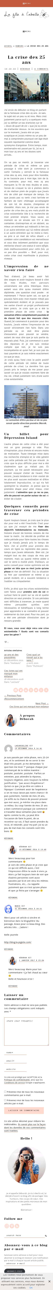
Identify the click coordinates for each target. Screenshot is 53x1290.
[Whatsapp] (41, 690)
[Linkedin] (26, 690)
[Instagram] (7, 1226)
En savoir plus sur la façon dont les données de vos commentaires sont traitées (25, 1127)
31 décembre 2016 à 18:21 (28, 909)
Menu (28, 3)
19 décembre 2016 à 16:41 (28, 748)
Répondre (8, 838)
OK (31, 1287)
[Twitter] (21, 690)
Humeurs (19, 46)
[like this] (5, 642)
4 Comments (41, 69)
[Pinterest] (31, 690)
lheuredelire (21, 746)
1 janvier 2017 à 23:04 (31, 960)
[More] (46, 690)
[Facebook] (15, 690)
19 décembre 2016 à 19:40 (32, 850)
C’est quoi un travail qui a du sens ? (35, 657)
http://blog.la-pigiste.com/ (17, 942)
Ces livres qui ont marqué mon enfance (13, 674)
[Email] (36, 690)
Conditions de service (14, 1082)
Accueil (8, 46)
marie (17, 906)
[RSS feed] (17, 1226)
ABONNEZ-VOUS (14, 1271)
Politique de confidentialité (17, 1080)
